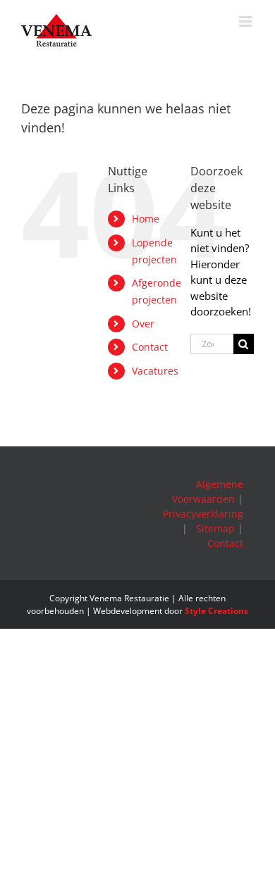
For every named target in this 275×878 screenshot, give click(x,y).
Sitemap (215, 528)
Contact (150, 346)
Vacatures (155, 370)
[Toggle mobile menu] (246, 21)
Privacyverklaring (203, 513)
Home (145, 218)
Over (143, 323)
